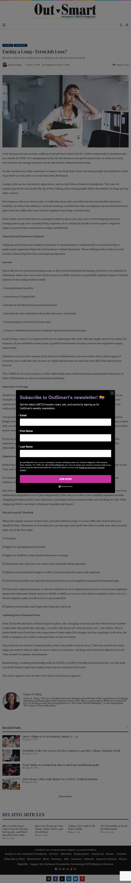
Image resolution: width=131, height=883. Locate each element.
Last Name (26, 446)
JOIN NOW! (65, 479)
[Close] (112, 393)
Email (23, 415)
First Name (26, 431)
